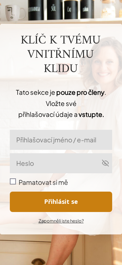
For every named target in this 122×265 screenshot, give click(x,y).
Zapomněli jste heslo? (61, 221)
